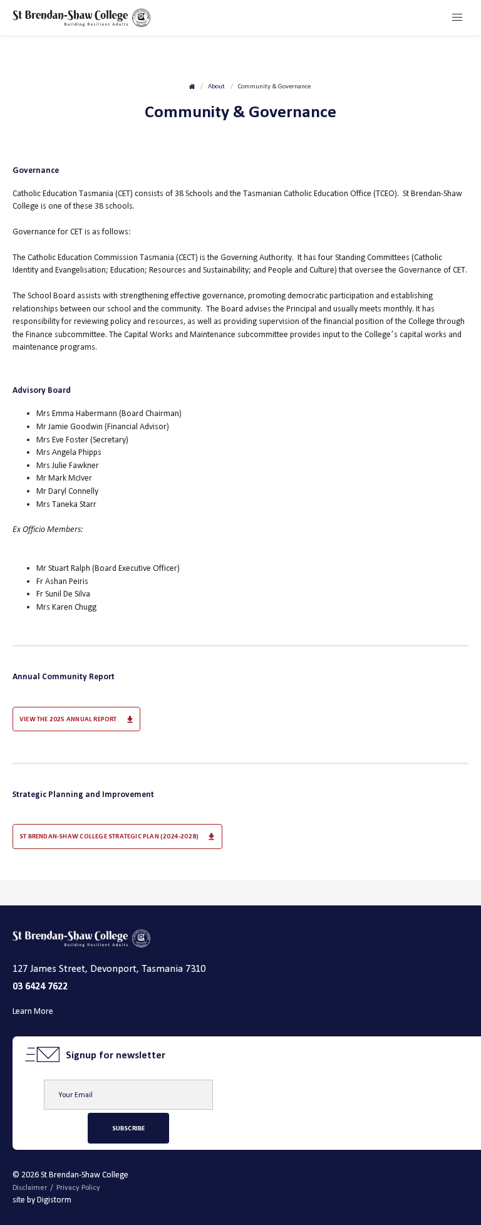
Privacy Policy (78, 1187)
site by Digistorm (42, 1199)
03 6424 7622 (40, 986)
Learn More (33, 1011)
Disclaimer (30, 1187)
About (216, 86)
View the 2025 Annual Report (68, 719)
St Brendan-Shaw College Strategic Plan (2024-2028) (109, 836)
